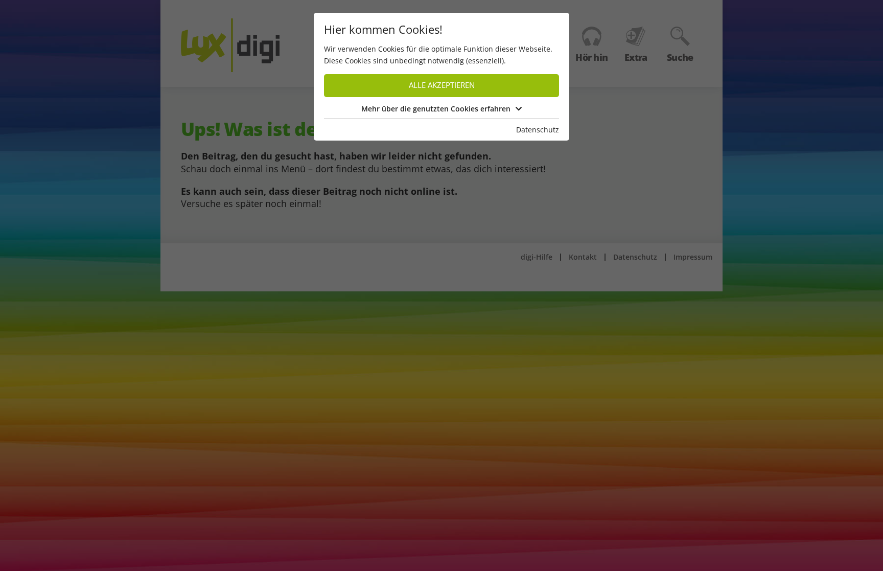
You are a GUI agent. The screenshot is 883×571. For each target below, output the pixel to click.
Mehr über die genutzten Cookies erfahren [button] (435, 108)
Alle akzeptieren (442, 85)
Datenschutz (537, 129)
